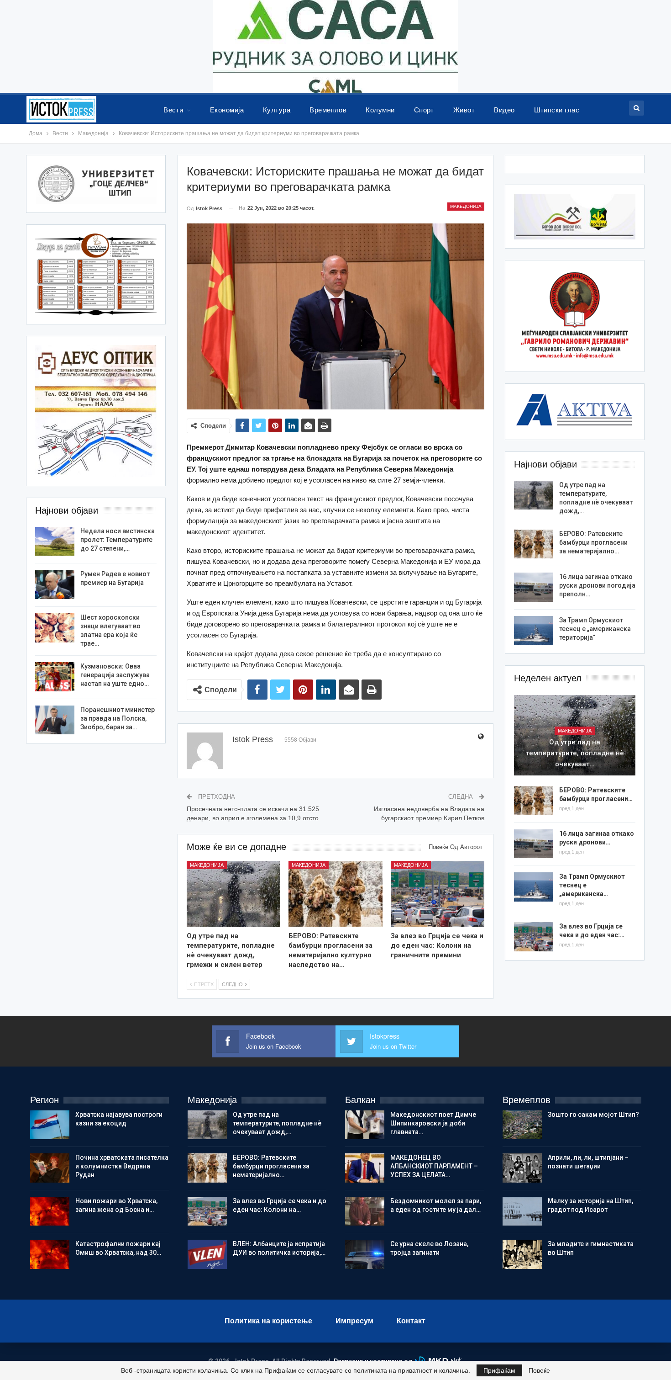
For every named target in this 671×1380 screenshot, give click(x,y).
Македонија (466, 206)
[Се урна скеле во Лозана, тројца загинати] (364, 1254)
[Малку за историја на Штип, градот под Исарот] (522, 1211)
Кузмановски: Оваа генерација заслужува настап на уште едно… (115, 675)
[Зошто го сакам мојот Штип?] (522, 1125)
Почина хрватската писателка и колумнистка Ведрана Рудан (121, 1166)
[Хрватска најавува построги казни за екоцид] (49, 1125)
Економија (227, 110)
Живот (464, 110)
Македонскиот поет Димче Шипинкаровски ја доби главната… (433, 1123)
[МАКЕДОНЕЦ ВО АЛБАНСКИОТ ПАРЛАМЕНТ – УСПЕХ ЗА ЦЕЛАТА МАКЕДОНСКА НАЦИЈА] (364, 1168)
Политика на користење (268, 1321)
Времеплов (327, 110)
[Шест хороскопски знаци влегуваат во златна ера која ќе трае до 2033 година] (54, 627)
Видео (504, 110)
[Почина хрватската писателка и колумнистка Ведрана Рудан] (49, 1168)
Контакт (411, 1321)
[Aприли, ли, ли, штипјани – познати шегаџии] (522, 1168)
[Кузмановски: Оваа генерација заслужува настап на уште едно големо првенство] (54, 676)
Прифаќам (499, 1370)
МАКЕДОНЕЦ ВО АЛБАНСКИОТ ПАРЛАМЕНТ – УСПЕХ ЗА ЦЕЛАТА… (434, 1166)
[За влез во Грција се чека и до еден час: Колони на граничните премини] (438, 894)
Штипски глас (557, 110)
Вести (173, 110)
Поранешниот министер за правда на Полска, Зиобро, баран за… (117, 718)
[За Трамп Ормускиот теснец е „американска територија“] (533, 630)
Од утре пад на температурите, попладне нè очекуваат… (575, 753)
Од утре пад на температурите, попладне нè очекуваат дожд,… (277, 1123)
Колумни (380, 110)
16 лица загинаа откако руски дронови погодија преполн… (597, 585)
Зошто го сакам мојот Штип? (593, 1114)
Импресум (354, 1321)
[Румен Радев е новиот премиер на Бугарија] (54, 584)
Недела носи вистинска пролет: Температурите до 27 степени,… (117, 539)
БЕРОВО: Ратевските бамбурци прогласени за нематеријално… (593, 542)
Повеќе (539, 1370)
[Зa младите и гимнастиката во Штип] (522, 1254)
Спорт (424, 110)
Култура (276, 110)
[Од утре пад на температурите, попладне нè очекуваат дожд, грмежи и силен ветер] (234, 894)
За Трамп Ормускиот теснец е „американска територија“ (595, 628)
